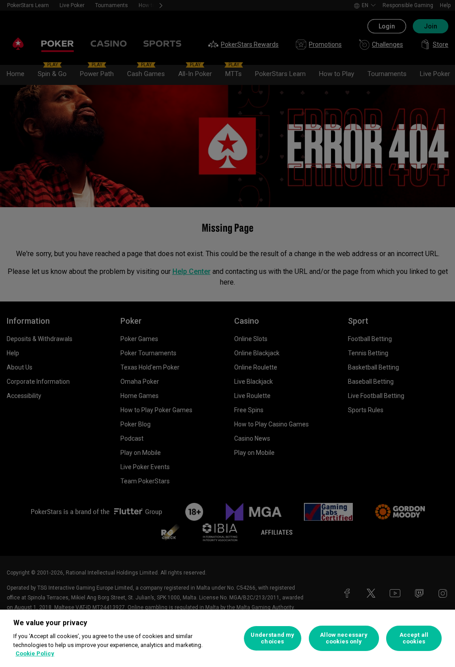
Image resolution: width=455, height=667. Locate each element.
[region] (227, 638)
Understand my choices (272, 638)
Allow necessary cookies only (343, 638)
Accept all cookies (413, 638)
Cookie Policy (35, 653)
